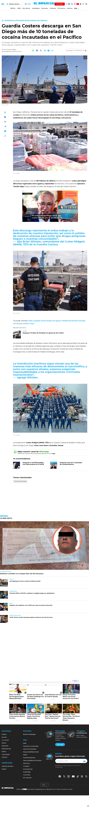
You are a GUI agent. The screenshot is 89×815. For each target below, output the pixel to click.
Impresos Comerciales (31, 746)
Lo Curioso (5, 740)
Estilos (4, 751)
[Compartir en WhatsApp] (33, 50)
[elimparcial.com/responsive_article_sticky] (88, 806)
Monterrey (44, 8)
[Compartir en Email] (48, 50)
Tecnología (5, 754)
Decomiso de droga (36, 21)
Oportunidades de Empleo (32, 760)
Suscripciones (28, 769)
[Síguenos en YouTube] (77, 4)
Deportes (5, 746)
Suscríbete (59, 4)
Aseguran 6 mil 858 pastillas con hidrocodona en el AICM (33, 463)
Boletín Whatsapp (29, 734)
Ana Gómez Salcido (10, 49)
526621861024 (60, 733)
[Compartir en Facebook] (37, 50)
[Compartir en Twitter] (41, 50)
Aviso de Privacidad (29, 749)
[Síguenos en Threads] (83, 4)
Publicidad (26, 772)
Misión (25, 755)
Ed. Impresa (61, 8)
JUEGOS (12, 8)
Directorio (26, 763)
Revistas (69, 8)
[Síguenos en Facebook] (69, 4)
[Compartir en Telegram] (44, 50)
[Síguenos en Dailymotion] (86, 4)
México (4, 734)
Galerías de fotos (7, 766)
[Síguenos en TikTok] (80, 4)
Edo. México (26, 8)
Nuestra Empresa (29, 757)
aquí (53, 453)
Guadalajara (36, 8)
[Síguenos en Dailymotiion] (86, 776)
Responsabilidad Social (31, 752)
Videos (4, 769)
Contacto (26, 766)
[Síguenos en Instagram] (74, 4)
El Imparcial (8, 21)
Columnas (53, 8)
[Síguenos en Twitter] (71, 4)
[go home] (8, 788)
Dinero (4, 743)
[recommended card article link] (17, 334)
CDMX (19, 8)
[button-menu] (2, 4)
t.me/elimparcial (81, 733)
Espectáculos (6, 748)
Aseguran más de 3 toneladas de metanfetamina (71, 463)
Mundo (21, 21)
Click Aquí (60, 744)
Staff (24, 743)
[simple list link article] (44, 546)
